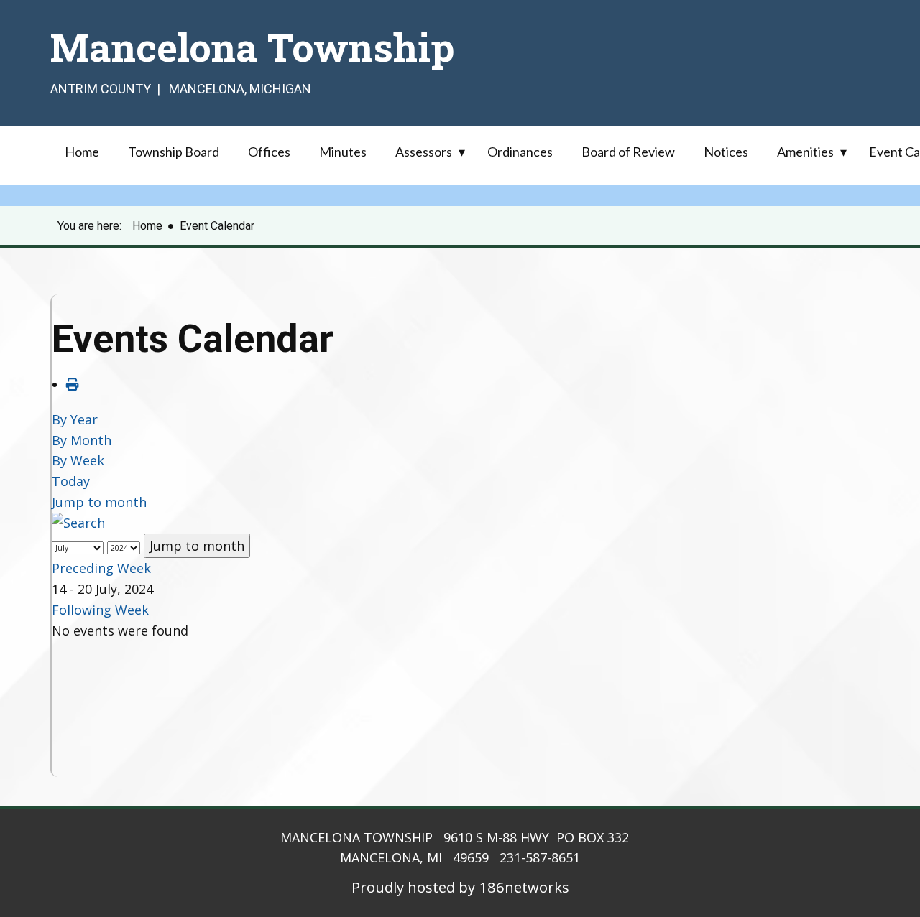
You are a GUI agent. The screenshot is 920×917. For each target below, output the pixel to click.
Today (71, 481)
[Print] (72, 384)
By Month (81, 440)
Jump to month (99, 502)
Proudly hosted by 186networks (460, 887)
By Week (78, 460)
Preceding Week (101, 568)
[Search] (78, 522)
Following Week (100, 609)
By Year (75, 419)
